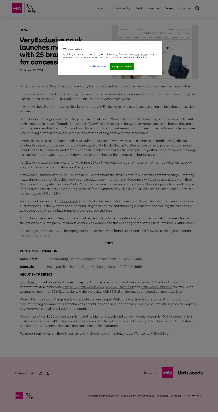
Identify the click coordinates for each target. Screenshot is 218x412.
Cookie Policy (140, 57)
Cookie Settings (97, 66)
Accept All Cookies (122, 66)
